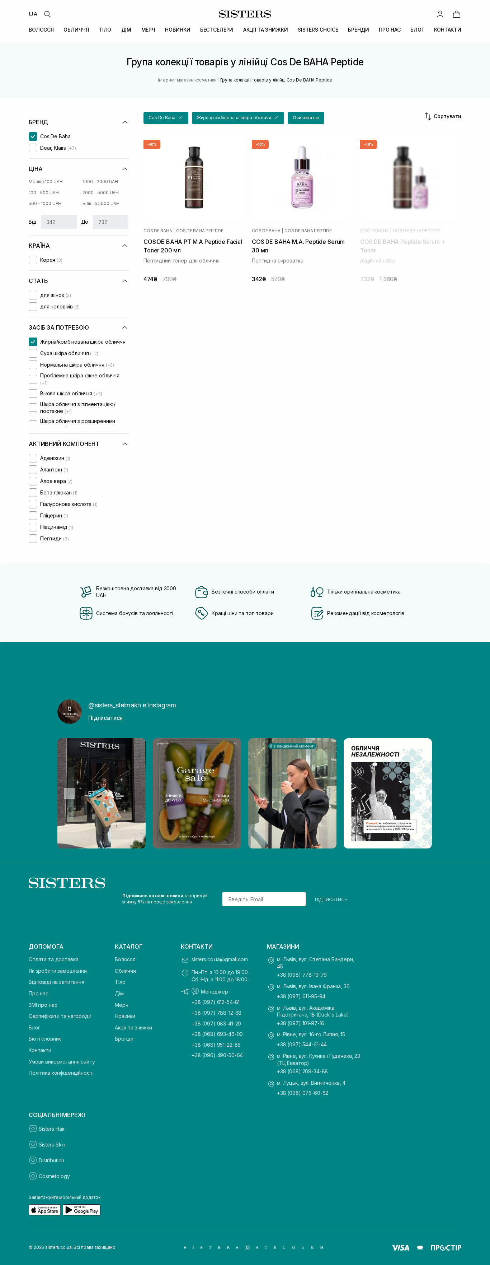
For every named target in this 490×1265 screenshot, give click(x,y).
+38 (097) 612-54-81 (216, 1002)
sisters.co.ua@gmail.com (220, 959)
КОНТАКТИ (447, 30)
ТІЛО (105, 30)
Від (33, 222)
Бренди (124, 1039)
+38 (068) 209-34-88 (302, 1071)
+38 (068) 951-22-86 (216, 1045)
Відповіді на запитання (56, 982)
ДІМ (126, 30)
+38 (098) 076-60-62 (302, 1093)
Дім (119, 993)
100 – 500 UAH (43, 192)
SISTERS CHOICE (318, 30)
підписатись (331, 899)
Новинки (125, 1016)
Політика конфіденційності (61, 1073)
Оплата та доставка (53, 959)
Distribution (51, 1160)
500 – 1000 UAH (45, 203)
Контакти (40, 1050)
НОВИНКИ (177, 30)
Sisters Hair (52, 1129)
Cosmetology (54, 1176)
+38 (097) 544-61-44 (302, 1044)
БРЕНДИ (358, 30)
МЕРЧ (148, 30)
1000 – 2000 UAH (100, 181)
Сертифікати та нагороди (60, 1016)
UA (33, 14)
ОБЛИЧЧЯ (76, 30)
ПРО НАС (390, 30)
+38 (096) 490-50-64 (217, 1055)
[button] (165, 118)
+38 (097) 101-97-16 (300, 1023)
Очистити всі (306, 117)
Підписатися (105, 717)
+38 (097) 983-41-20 (216, 1023)
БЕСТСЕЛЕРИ (217, 30)
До (85, 222)
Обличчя (125, 971)
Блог (34, 1027)
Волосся (125, 959)
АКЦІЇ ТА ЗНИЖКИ (265, 30)
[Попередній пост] (69, 793)
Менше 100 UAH (45, 181)
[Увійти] (440, 14)
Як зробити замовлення (58, 971)
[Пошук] (47, 14)
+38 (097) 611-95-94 (301, 996)
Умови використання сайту (62, 1062)
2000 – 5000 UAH (101, 192)
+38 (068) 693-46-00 (217, 1034)
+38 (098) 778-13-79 (302, 975)
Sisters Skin (52, 1144)
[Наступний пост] (420, 793)
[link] (456, 14)
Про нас (38, 993)
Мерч (121, 1005)
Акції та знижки (133, 1027)
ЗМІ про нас (43, 1005)
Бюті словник (45, 1039)
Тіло (120, 982)
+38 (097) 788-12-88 (216, 1013)
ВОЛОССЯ (41, 30)
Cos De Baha (157, 230)
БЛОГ (417, 30)
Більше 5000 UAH (101, 203)
